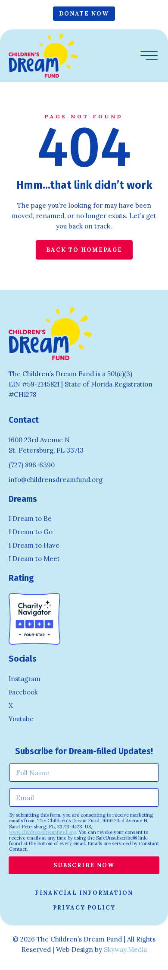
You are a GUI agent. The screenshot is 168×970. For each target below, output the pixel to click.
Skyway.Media (125, 949)
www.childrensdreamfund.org (42, 832)
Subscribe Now (84, 865)
